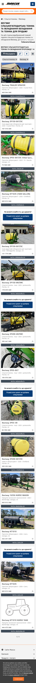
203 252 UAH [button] (6, 466)
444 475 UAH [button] (6, 627)
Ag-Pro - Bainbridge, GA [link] (18, 506)
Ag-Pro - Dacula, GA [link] (17, 168)
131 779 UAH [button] (6, 254)
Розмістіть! (32, 4)
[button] (9, 54)
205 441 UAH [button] (6, 341)
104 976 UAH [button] (6, 378)
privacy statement (14, 675)
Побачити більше (28, 42)
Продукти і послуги (9, 658)
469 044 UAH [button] (6, 92)
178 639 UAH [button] (6, 290)
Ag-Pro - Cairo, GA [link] (17, 542)
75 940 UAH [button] (6, 165)
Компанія (5, 654)
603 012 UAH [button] (6, 201)
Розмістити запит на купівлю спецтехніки (17, 217)
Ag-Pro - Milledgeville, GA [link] (17, 257)
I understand (18, 679)
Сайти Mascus (10, 650)
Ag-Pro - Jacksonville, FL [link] (18, 293)
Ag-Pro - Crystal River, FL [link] (17, 96)
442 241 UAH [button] (6, 539)
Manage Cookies (28, 673)
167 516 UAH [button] (6, 129)
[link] (17, 73)
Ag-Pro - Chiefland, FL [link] (17, 205)
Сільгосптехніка (11, 19)
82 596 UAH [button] (6, 430)
